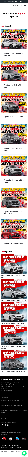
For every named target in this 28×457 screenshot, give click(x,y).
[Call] (18, 5)
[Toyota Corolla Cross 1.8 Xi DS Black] (14, 39)
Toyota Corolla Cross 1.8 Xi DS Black (13, 54)
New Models (4, 400)
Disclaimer (18, 447)
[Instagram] (5, 425)
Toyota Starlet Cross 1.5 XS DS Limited (13, 213)
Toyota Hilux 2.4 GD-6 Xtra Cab (13, 118)
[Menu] (25, 5)
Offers (21, 400)
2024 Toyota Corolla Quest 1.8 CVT (13, 300)
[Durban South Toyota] (6, 5)
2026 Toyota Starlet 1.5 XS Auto (12, 323)
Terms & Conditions (5, 445)
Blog (15, 405)
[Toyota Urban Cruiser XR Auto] (14, 71)
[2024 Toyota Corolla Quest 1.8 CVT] (14, 289)
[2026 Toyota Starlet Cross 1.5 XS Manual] (14, 335)
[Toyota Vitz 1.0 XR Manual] (14, 229)
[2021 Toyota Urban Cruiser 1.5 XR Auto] (14, 264)
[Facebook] (2, 425)
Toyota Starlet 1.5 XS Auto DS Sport (13, 149)
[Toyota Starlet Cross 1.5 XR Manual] (14, 166)
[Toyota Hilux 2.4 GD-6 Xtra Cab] (14, 103)
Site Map (12, 447)
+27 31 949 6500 (7, 390)
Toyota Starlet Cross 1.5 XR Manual (13, 181)
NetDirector (4, 451)
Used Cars (10, 400)
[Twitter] (8, 425)
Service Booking (5, 405)
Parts (11, 405)
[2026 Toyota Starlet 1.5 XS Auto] (14, 312)
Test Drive (16, 400)
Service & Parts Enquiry (16, 410)
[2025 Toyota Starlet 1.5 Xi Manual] (14, 360)
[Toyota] (14, 5)
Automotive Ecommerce (15, 451)
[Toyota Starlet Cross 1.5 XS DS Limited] (14, 198)
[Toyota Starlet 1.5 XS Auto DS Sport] (14, 134)
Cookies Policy (4, 447)
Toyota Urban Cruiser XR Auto (12, 86)
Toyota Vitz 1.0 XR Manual (13, 243)
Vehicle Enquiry (5, 410)
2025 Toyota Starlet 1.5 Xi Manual (13, 371)
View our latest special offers (14, 1)
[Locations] (21, 5)
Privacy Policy (15, 445)
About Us (19, 405)
